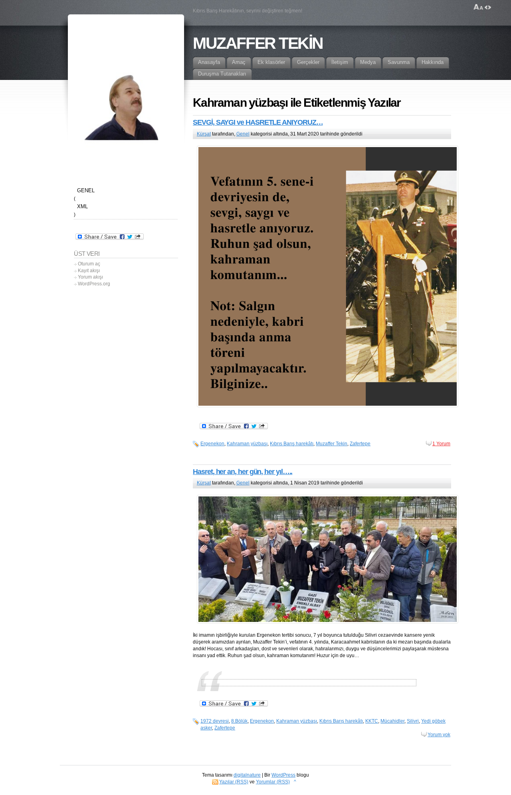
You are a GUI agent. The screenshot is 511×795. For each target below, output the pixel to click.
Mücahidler (392, 721)
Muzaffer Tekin (331, 443)
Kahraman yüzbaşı (247, 443)
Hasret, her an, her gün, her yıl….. (242, 472)
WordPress (283, 775)
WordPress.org (94, 284)
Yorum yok (439, 734)
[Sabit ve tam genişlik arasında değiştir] (488, 7)
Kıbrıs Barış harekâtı (291, 443)
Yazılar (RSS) (233, 782)
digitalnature (247, 775)
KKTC (371, 721)
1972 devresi (214, 721)
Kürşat (204, 134)
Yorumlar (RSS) (273, 782)
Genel (243, 134)
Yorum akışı (90, 277)
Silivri (413, 721)
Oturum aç (89, 264)
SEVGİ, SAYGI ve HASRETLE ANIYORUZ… (258, 122)
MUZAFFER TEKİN (258, 43)
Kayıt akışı (89, 270)
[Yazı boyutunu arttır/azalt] (478, 7)
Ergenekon (212, 443)
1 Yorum (441, 443)
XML (82, 206)
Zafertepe (360, 443)
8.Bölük (239, 721)
